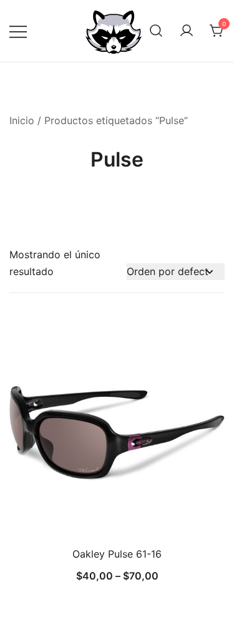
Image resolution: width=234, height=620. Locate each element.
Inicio (21, 120)
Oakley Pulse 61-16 (117, 554)
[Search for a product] (156, 31)
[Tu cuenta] (186, 31)
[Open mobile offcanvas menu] (18, 30)
